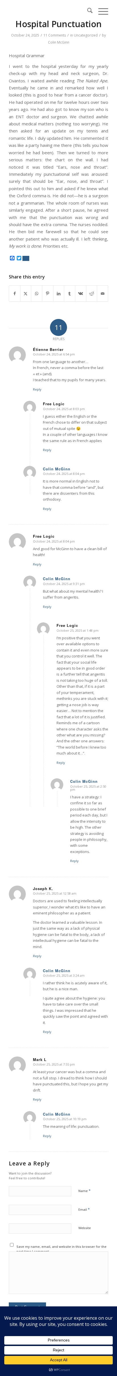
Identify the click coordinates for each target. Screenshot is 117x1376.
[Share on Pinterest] (47, 293)
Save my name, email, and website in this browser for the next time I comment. (61, 1248)
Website (84, 1228)
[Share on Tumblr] (69, 293)
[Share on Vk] (80, 293)
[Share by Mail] (102, 293)
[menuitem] (87, 11)
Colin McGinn (58, 42)
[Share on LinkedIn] (58, 293)
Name (84, 1190)
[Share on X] (25, 293)
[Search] (87, 11)
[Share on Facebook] (14, 293)
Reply (37, 389)
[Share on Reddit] (91, 293)
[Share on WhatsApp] (36, 293)
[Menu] (100, 11)
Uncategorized (86, 35)
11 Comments (54, 35)
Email (84, 1209)
